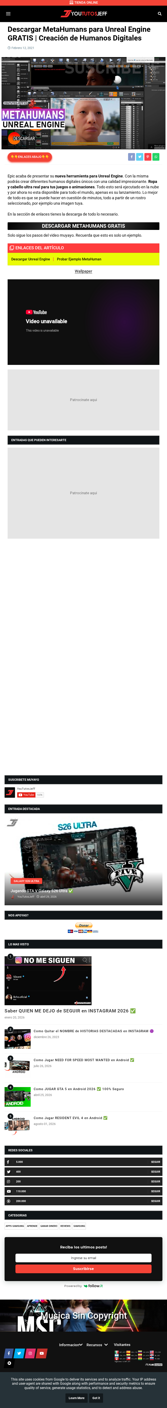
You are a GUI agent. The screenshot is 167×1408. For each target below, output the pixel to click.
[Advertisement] (83, 399)
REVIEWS (65, 1226)
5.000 (19, 1161)
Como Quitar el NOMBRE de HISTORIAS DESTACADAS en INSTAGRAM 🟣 (94, 1031)
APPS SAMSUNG (15, 1226)
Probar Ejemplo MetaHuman (79, 259)
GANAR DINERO (48, 1226)
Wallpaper (83, 271)
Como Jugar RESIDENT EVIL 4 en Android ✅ (71, 1118)
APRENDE (32, 1226)
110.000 (21, 1191)
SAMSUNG (79, 1226)
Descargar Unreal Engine (30, 259)
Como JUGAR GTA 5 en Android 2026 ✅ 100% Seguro (79, 1089)
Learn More (77, 1398)
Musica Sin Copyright (83, 1315)
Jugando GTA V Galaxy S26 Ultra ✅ (42, 891)
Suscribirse (83, 1269)
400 (18, 1171)
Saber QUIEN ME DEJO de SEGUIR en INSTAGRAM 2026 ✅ (70, 1010)
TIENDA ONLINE (86, 3)
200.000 (21, 1201)
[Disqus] (83, 598)
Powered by (73, 1286)
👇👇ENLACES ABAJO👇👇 (30, 157)
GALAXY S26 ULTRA (26, 881)
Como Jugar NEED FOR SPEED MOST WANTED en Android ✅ (84, 1060)
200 (18, 1181)
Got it (96, 1398)
